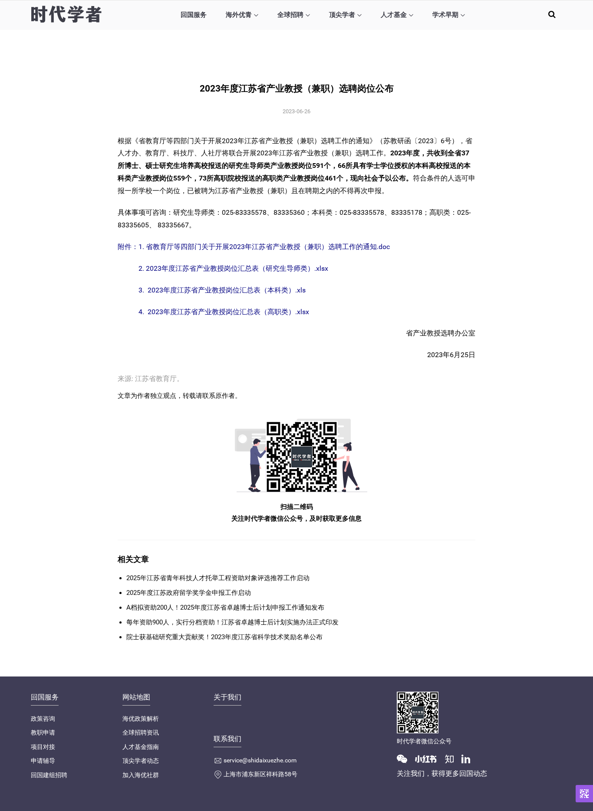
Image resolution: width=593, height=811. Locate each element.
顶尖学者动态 (140, 760)
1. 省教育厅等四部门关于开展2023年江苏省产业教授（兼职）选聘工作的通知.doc (264, 247)
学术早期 (445, 15)
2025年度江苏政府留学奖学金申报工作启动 (188, 593)
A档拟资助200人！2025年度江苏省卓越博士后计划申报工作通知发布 (225, 607)
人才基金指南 (140, 746)
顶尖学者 (342, 15)
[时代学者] (66, 14)
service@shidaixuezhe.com (260, 760)
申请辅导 (43, 760)
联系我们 (227, 739)
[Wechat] (405, 758)
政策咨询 (43, 718)
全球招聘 (290, 15)
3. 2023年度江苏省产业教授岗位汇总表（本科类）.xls (222, 290)
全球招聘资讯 (140, 732)
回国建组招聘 (49, 775)
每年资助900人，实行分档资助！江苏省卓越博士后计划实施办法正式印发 (232, 622)
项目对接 (43, 746)
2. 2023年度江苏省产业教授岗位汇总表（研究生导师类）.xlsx (233, 268)
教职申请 (43, 732)
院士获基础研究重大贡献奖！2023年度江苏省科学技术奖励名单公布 (224, 637)
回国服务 (194, 15)
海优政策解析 (140, 718)
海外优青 (239, 15)
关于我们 (227, 697)
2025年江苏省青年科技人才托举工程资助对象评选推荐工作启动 (218, 578)
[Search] (552, 14)
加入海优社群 (140, 775)
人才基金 (394, 15)
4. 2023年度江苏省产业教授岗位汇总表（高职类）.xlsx (223, 312)
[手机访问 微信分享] (584, 793)
